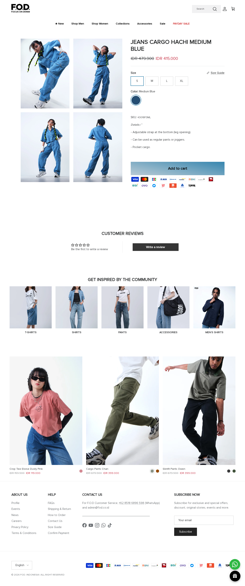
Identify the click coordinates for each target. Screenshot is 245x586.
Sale (162, 23)
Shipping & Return (59, 509)
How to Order (57, 515)
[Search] (214, 9)
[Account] (224, 9)
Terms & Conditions (23, 533)
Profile (15, 503)
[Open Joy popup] (235, 576)
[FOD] (21, 9)
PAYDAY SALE (181, 23)
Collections (123, 23)
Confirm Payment (58, 533)
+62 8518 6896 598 (131, 503)
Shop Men (77, 23)
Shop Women (100, 23)
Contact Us (55, 521)
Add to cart (177, 168)
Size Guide (55, 527)
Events (15, 509)
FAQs (51, 503)
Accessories (144, 23)
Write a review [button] (155, 247)
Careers (16, 521)
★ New (59, 23)
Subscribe (185, 531)
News (15, 515)
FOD (22, 574)
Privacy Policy (19, 527)
